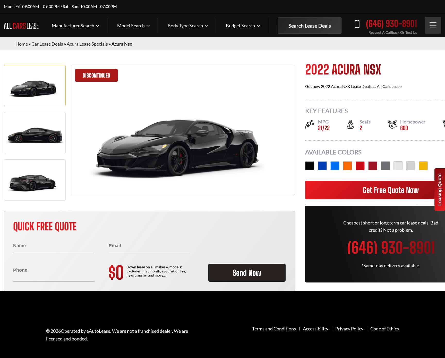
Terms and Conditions (274, 328)
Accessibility (315, 328)
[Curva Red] (360, 166)
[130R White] (398, 166)
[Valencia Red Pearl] (373, 166)
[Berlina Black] (309, 166)
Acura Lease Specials (87, 44)
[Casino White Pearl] (410, 166)
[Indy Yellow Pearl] (423, 166)
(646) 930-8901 (391, 23)
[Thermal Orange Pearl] (347, 166)
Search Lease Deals (309, 25)
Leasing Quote (439, 189)
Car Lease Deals (47, 44)
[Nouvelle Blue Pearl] (322, 166)
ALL (21, 25)
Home (21, 44)
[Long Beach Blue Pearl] (335, 166)
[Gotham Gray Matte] (385, 166)
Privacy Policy (349, 328)
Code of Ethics (384, 328)
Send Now (247, 272)
